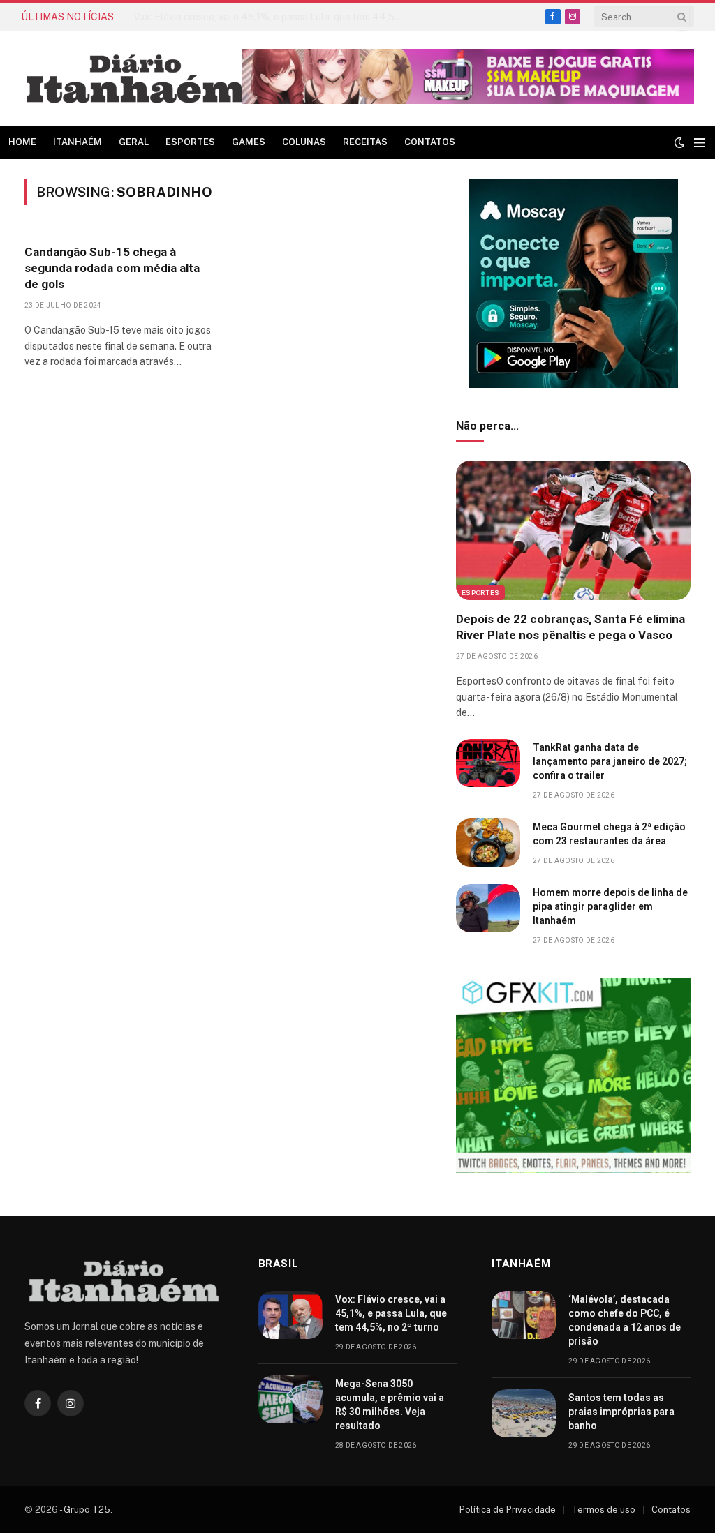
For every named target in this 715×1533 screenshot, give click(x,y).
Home (22, 142)
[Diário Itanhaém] (135, 78)
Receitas (365, 142)
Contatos (429, 142)
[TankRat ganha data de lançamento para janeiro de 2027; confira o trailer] (488, 763)
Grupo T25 (87, 1509)
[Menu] (699, 142)
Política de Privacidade (507, 1509)
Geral (134, 142)
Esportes (190, 142)
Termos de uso (603, 1509)
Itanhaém (77, 142)
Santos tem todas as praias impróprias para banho (621, 1411)
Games (248, 142)
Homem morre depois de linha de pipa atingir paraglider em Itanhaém (610, 906)
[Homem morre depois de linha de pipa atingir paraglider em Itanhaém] (488, 908)
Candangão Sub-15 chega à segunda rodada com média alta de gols (112, 268)
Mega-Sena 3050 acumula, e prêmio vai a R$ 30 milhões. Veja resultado (389, 1404)
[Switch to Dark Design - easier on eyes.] (679, 142)
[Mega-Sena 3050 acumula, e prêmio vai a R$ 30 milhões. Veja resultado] (290, 1399)
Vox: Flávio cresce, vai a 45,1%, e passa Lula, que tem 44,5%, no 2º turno (391, 1313)
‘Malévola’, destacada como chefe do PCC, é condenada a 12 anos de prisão (273, 16)
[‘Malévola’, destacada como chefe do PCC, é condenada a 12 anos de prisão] (524, 1315)
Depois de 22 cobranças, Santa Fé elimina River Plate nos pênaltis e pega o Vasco (570, 627)
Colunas (304, 142)
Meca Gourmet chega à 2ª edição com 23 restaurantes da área (609, 833)
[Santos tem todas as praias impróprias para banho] (524, 1413)
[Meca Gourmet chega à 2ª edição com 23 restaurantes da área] (488, 842)
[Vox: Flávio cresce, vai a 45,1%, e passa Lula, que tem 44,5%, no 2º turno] (290, 1315)
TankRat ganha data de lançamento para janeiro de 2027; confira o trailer (610, 761)
